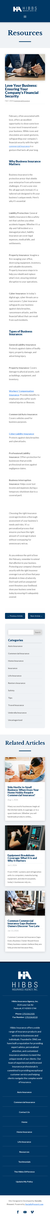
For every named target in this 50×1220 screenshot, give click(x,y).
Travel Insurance (16, 705)
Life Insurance (14, 675)
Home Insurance (15, 661)
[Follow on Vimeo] (32, 1212)
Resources (24, 1152)
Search (38, 632)
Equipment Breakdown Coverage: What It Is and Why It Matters (22, 858)
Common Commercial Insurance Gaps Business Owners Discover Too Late (23, 923)
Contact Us (24, 1112)
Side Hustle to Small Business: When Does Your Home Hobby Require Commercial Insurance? (23, 791)
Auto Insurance (15, 646)
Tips (10, 698)
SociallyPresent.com (34, 1204)
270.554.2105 (28, 1013)
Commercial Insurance (22, 101)
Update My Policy (24, 1181)
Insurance (12, 668)
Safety (11, 690)
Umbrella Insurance (17, 712)
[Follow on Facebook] (18, 1212)
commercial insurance (19, 146)
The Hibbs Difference (24, 1171)
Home (24, 1122)
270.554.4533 (31, 1017)
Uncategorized (15, 720)
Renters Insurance (16, 683)
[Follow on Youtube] (25, 1212)
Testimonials (24, 1162)
